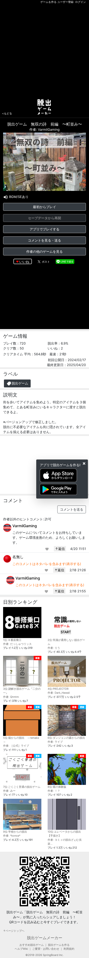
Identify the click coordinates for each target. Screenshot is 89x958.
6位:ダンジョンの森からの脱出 (66, 737)
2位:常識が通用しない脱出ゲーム (66, 641)
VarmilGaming (24, 526)
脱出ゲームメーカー (44, 937)
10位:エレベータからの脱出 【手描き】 (64, 833)
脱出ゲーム (20, 383)
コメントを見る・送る (44, 240)
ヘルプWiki (21, 948)
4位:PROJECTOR (58, 688)
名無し (18, 557)
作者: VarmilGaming (44, 129)
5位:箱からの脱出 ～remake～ (21, 739)
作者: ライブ (55, 741)
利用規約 (69, 948)
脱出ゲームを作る (59, 944)
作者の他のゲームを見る (44, 251)
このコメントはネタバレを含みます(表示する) (46, 564)
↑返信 (60, 549)
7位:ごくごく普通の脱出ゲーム (21, 786)
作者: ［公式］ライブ (16, 745)
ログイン (80, 2)
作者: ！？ (54, 790)
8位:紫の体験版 (57, 786)
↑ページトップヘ (13, 930)
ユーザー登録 (65, 2)
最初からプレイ (44, 207)
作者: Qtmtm (11, 696)
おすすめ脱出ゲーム (31, 944)
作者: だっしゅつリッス (17, 643)
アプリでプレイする (44, 229)
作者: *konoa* (11, 835)
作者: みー (9, 790)
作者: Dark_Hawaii (59, 692)
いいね (24, 262)
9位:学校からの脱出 (15, 831)
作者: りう (54, 647)
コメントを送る (71, 509)
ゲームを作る (48, 2)
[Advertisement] (44, 50)
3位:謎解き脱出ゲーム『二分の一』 (22, 690)
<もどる (7, 113)
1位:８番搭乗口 (12, 640)
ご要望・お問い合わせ (45, 948)
